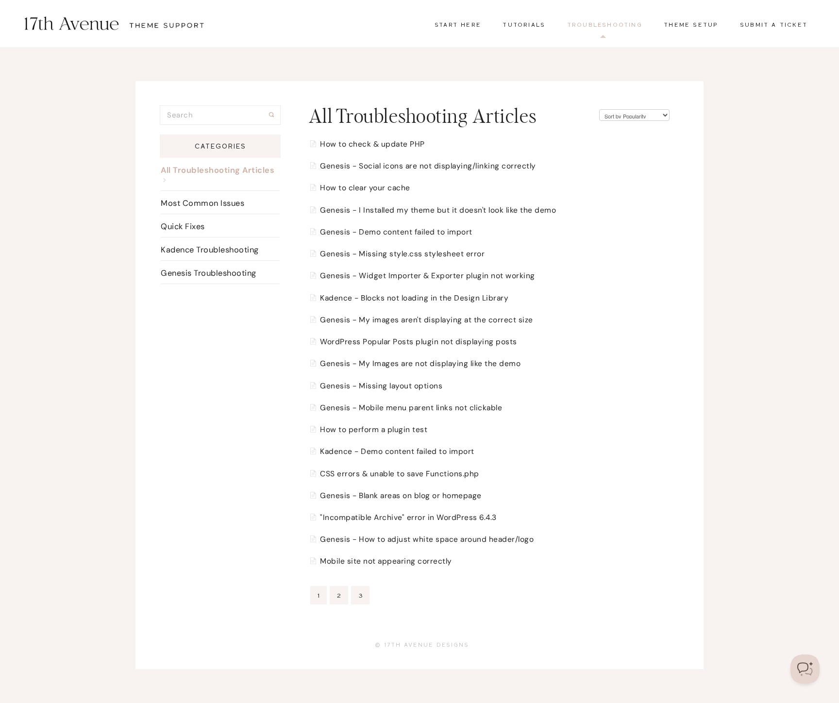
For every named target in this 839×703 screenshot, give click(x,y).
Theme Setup (691, 25)
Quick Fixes (183, 226)
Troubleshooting (604, 25)
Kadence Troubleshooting (210, 250)
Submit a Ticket (773, 25)
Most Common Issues (202, 203)
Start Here (458, 25)
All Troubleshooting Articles (217, 170)
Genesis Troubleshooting (208, 273)
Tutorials (524, 25)
